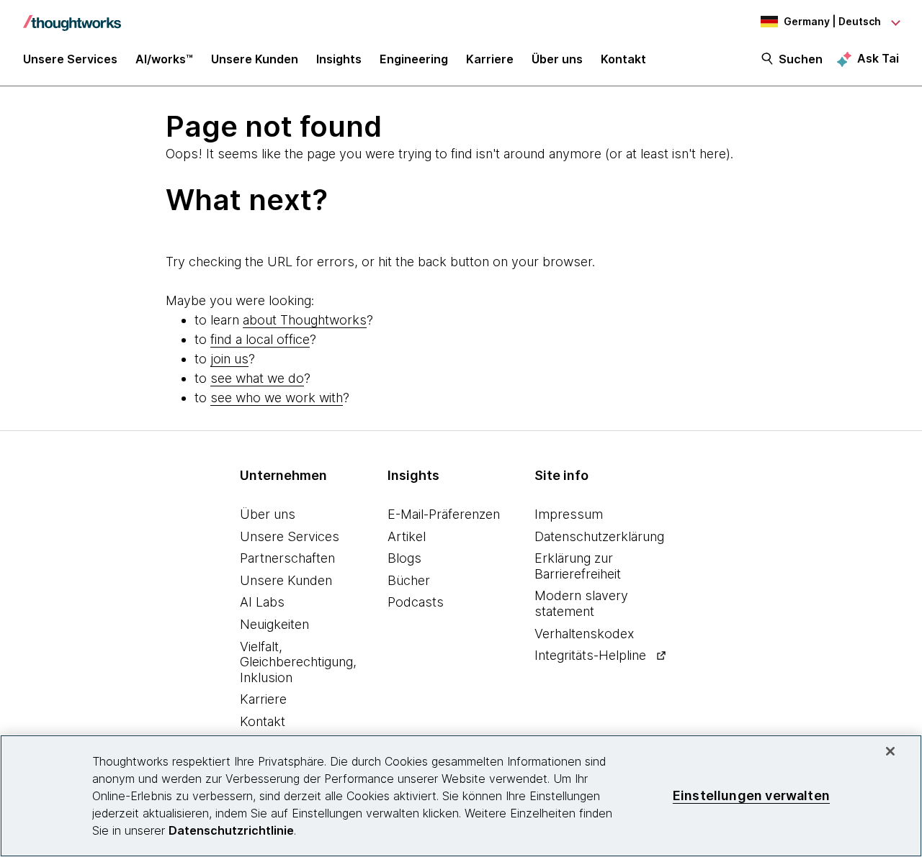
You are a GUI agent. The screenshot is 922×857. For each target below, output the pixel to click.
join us (229, 358)
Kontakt (262, 721)
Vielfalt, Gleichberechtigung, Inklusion (298, 662)
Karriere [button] (490, 59)
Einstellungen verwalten (751, 795)
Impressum (568, 514)
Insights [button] (339, 59)
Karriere (263, 699)
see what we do (257, 378)
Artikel (407, 536)
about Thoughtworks (305, 319)
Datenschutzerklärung (599, 536)
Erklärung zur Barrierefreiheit (577, 565)
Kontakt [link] (623, 59)
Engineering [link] (414, 59)
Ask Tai (878, 58)
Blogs (404, 558)
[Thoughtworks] (72, 16)
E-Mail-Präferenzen (444, 514)
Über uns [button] (557, 59)
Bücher (409, 580)
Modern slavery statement (581, 603)
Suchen (801, 59)
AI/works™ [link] (164, 59)
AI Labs (262, 601)
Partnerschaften (287, 558)
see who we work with (276, 397)
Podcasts (416, 601)
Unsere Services (289, 536)
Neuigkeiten (274, 624)
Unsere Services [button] (70, 59)
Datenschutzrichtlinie (231, 830)
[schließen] (890, 751)
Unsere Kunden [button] (254, 59)
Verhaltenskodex (584, 633)
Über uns (267, 514)
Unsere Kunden (286, 580)
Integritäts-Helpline (590, 655)
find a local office (260, 339)
